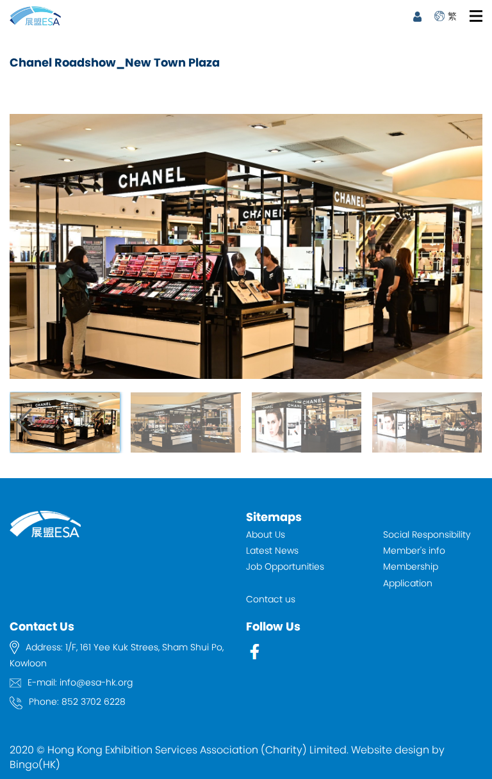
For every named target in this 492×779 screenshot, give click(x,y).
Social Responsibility (427, 534)
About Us (265, 534)
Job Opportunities (285, 566)
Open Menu (476, 16)
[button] (467, 422)
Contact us (270, 599)
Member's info (414, 550)
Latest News (272, 550)
